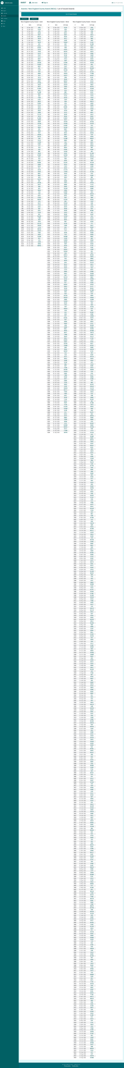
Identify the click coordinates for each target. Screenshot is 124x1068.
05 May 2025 (56, 360)
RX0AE (91, 469)
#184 (49, 365)
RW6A (65, 364)
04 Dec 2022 (82, 393)
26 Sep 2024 (56, 297)
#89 (22, 190)
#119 (22, 245)
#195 (49, 386)
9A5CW (39, 116)
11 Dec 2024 (56, 312)
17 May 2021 (30, 42)
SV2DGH (65, 301)
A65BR (91, 166)
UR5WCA (92, 439)
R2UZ (92, 521)
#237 (75, 464)
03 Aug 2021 (30, 53)
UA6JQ (39, 108)
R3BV (92, 493)
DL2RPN (92, 528)
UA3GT (91, 168)
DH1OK (91, 243)
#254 (75, 495)
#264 (75, 513)
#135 (49, 275)
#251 (75, 489)
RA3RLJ (92, 445)
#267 (75, 519)
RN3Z (65, 197)
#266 (75, 517)
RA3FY (39, 184)
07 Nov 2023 (82, 517)
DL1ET (91, 375)
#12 (22, 47)
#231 (75, 452)
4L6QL (91, 247)
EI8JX (91, 66)
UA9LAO (92, 386)
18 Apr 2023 (82, 451)
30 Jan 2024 (82, 534)
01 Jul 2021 (82, 86)
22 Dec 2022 (30, 121)
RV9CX (91, 611)
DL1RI (91, 245)
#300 (75, 580)
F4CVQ (91, 510)
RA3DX (65, 205)
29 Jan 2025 (30, 188)
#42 (22, 103)
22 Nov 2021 (82, 227)
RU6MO (91, 347)
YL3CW (39, 227)
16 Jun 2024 (56, 260)
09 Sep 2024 (56, 284)
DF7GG (39, 105)
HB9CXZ (39, 229)
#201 (49, 397)
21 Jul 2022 (82, 360)
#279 (75, 541)
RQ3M (39, 219)
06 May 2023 (56, 201)
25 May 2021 (30, 44)
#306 (75, 591)
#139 (49, 282)
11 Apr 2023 (56, 195)
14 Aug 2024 (30, 160)
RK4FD (39, 101)
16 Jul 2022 (82, 358)
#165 (49, 330)
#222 (75, 436)
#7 (22, 38)
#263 (75, 512)
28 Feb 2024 (82, 549)
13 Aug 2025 (30, 219)
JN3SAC (65, 97)
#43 (22, 105)
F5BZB (39, 97)
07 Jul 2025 (56, 371)
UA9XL (91, 563)
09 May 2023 (56, 203)
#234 (75, 458)
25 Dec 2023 (82, 526)
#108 (22, 225)
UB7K (39, 177)
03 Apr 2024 (30, 153)
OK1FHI (39, 136)
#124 (49, 255)
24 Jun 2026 (30, 242)
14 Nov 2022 (30, 116)
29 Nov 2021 (56, 116)
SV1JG (39, 77)
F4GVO (65, 391)
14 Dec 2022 (30, 119)
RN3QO (39, 131)
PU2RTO (92, 462)
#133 (49, 271)
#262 (75, 510)
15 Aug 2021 (30, 55)
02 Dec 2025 (56, 391)
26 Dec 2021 (82, 264)
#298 (75, 576)
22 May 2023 (82, 462)
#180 (49, 358)
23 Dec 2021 (56, 129)
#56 (22, 129)
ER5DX (39, 171)
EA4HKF (39, 155)
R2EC (65, 179)
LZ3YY (91, 340)
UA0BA (39, 164)
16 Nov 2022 (30, 118)
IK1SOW (39, 123)
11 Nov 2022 (30, 114)
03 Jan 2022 (82, 280)
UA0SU (91, 441)
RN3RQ (91, 473)
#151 (49, 304)
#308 (75, 595)
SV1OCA (92, 156)
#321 (75, 619)
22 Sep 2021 (82, 127)
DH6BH (39, 121)
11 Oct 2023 (30, 142)
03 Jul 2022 (82, 353)
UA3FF (65, 247)
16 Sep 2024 (30, 171)
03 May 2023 (30, 132)
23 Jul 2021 (82, 92)
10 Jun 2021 (82, 77)
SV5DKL (39, 103)
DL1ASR (65, 199)
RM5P (92, 382)
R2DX (92, 547)
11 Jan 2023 (82, 410)
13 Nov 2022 (56, 171)
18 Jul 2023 (82, 476)
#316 (75, 610)
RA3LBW (92, 539)
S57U (39, 240)
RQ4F (39, 208)
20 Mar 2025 (56, 343)
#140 (49, 284)
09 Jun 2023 (56, 206)
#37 (22, 94)
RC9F (92, 308)
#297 (75, 574)
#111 (22, 230)
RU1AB (65, 214)
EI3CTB (39, 114)
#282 (75, 547)
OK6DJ (39, 60)
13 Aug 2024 (56, 273)
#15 (22, 53)
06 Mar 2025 (30, 195)
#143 (49, 290)
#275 (75, 534)
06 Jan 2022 (82, 286)
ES (114, 2)
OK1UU (91, 58)
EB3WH (65, 360)
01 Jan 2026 (56, 397)
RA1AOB (39, 216)
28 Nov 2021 (82, 232)
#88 (22, 188)
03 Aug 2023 (56, 212)
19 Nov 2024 (56, 308)
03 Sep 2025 (56, 382)
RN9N (92, 197)
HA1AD (39, 84)
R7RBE (91, 314)
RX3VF (65, 218)
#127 (49, 260)
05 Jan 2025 (30, 184)
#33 (22, 86)
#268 (75, 521)
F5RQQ (65, 131)
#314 (75, 606)
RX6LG (65, 273)
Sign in (4, 10)
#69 (22, 153)
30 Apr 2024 (82, 563)
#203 (49, 401)
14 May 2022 (82, 338)
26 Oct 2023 (82, 512)
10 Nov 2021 (30, 68)
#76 (22, 166)
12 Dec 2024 (30, 177)
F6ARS (39, 232)
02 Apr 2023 (82, 439)
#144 (49, 291)
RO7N (92, 181)
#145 (49, 293)
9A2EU (39, 107)
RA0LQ (65, 286)
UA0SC (91, 142)
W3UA (39, 31)
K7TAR (91, 338)
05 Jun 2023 (82, 467)
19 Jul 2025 (56, 377)
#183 (49, 364)
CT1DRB (65, 430)
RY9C (39, 181)
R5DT (39, 129)
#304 (75, 587)
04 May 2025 (30, 210)
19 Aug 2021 (82, 105)
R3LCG (65, 428)
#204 (49, 402)
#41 (22, 101)
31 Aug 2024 (30, 164)
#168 (49, 336)
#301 (75, 582)
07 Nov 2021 (30, 66)
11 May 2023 (56, 205)
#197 (49, 390)
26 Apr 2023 (56, 197)
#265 (75, 515)
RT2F (65, 412)
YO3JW (91, 364)
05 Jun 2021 (56, 44)
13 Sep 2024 (30, 169)
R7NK (65, 77)
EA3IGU (92, 432)
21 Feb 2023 (30, 125)
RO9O (65, 158)
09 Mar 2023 (82, 436)
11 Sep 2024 (56, 286)
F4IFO (39, 205)
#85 (22, 182)
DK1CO (65, 264)
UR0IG (65, 338)
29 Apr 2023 (82, 454)
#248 (75, 484)
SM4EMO (39, 134)
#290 (75, 562)
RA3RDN (65, 425)
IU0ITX (92, 332)
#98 (22, 206)
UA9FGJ (65, 255)
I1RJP (39, 70)
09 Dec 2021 (56, 125)
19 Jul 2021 (30, 49)
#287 (75, 556)
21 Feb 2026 (56, 402)
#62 (22, 140)
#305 (75, 589)
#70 (22, 155)
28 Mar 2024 (82, 558)
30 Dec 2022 (56, 182)
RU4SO (39, 166)
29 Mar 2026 (56, 406)
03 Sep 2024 (30, 166)
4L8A (39, 147)
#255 (75, 497)
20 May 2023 (30, 138)
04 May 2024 (82, 569)
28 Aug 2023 (82, 491)
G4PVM (39, 242)
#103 (22, 216)
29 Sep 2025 (56, 386)
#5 (22, 34)
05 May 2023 (56, 199)
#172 (49, 343)
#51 (22, 119)
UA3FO (65, 415)
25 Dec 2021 (82, 262)
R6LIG (91, 565)
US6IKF (92, 186)
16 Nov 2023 (30, 145)
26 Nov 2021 (82, 230)
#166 (49, 332)
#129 (49, 264)
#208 (49, 410)
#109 (22, 227)
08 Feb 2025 (30, 190)
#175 (49, 349)
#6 (22, 36)
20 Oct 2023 (82, 506)
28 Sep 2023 (56, 225)
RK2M (65, 243)
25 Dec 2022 (82, 401)
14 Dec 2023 (82, 523)
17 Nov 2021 (30, 79)
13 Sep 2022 (82, 371)
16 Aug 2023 (56, 214)
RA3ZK (65, 397)
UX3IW (39, 169)
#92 (22, 195)
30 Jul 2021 (30, 51)
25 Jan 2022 (30, 95)
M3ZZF (65, 402)
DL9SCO (92, 262)
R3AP (92, 293)
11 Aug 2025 (56, 378)
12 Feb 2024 (82, 539)
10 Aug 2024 (56, 267)
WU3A (65, 262)
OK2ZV (39, 38)
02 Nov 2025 (30, 229)
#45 (22, 108)
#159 (49, 319)
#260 (75, 506)
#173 (49, 345)
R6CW (92, 192)
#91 (22, 193)
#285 (75, 552)
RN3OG (65, 219)
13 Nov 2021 (30, 73)
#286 (75, 554)
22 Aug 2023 (56, 216)
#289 (75, 560)
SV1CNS (65, 127)
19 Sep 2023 (30, 140)
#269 (75, 523)
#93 (22, 197)
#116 (22, 240)
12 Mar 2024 (30, 151)
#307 (75, 593)
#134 (49, 273)
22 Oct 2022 (56, 166)
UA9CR (65, 384)
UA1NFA (92, 495)
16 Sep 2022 (82, 373)
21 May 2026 (56, 415)
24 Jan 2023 (56, 184)
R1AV (39, 149)
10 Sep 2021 (30, 60)
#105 (22, 219)
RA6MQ (91, 377)
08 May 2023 (82, 458)
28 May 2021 (82, 70)
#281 (75, 545)
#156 (49, 314)
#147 (49, 297)
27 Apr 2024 (82, 562)
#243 (75, 475)
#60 (22, 136)
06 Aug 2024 (56, 264)
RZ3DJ (65, 414)
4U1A (39, 158)
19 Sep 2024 (56, 291)
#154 (49, 310)
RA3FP (91, 452)
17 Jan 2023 (82, 414)
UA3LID (65, 277)
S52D (39, 192)
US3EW (91, 158)
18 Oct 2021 (56, 75)
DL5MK (65, 410)
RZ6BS (65, 341)
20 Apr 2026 (30, 240)
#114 (22, 236)
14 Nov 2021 (56, 107)
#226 (75, 443)
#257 (75, 501)
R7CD (39, 132)
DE (118, 2)
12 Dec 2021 (82, 255)
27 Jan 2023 (82, 423)
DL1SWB (92, 153)
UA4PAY (65, 249)
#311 (75, 600)
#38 (22, 95)
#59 (22, 134)
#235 (75, 460)
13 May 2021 (56, 40)
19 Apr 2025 (30, 206)
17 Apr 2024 (82, 560)
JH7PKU (65, 216)
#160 (49, 321)
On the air (5, 18)
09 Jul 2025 (56, 373)
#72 (22, 158)
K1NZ (39, 138)
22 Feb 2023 (82, 432)
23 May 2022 (82, 340)
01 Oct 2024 (30, 173)
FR (120, 2)
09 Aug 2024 (56, 266)
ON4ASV (92, 415)
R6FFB (65, 260)
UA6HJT (92, 260)
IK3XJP (39, 230)
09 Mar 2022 (82, 317)
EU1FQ (65, 212)
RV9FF (91, 545)
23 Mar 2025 (30, 197)
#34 (22, 88)
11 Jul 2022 (56, 160)
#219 (49, 430)
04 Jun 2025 (56, 367)
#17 (22, 57)
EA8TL (39, 210)
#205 (49, 404)
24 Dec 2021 (56, 131)
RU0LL (39, 173)
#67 (22, 149)
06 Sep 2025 (30, 221)
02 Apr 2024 (56, 251)
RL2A (92, 501)
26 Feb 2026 (56, 404)
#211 (49, 415)
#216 (49, 425)
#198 (49, 391)
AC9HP (65, 386)
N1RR (39, 27)
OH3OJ (39, 81)
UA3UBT (92, 552)
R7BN (65, 325)
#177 (49, 353)
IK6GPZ (65, 73)
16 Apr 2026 (56, 412)
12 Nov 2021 (30, 71)
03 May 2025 (30, 208)
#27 (22, 75)
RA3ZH (39, 79)
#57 (22, 131)
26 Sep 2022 (30, 107)
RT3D (65, 423)
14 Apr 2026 (56, 410)
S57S (39, 145)
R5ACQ (91, 526)
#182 (49, 362)
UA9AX (39, 234)
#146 (49, 295)
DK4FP (39, 66)
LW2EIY (39, 179)
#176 (49, 351)
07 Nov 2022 (30, 112)
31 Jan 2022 (82, 306)
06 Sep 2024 (56, 280)
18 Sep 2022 (82, 375)
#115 (22, 238)
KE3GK (65, 55)
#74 (22, 162)
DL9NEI (65, 118)
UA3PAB (65, 155)
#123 (49, 253)
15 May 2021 (56, 42)
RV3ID (91, 81)
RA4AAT (65, 284)
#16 (22, 55)
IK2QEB (92, 273)
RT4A (92, 373)
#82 (22, 177)
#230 (75, 451)
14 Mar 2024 (56, 245)
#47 (22, 112)
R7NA (65, 47)
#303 (75, 586)
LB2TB (91, 206)
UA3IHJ (92, 384)
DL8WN (91, 378)
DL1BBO (39, 118)
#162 (49, 325)
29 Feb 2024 (56, 238)
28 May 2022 (56, 155)
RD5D (92, 484)
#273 (75, 530)
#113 (22, 234)
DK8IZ (65, 358)
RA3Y (39, 238)
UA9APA (92, 132)
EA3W (65, 310)
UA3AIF (92, 75)
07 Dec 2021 (82, 247)
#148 (49, 299)
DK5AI (39, 86)
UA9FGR (65, 297)
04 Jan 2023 (82, 406)
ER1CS (91, 301)
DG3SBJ (92, 399)
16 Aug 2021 (82, 103)
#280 (75, 543)
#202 (49, 399)
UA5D (39, 156)
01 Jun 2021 (82, 75)
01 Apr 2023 (30, 127)
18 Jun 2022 (82, 349)
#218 (49, 428)
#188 (49, 373)
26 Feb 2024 (82, 545)
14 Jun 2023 (82, 471)
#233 (75, 456)
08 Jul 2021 (56, 53)
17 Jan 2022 (30, 94)
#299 (75, 578)
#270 (75, 525)
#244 (75, 476)
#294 (75, 569)
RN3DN (65, 208)
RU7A (92, 253)
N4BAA (39, 73)
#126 (49, 258)
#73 (22, 160)
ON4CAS (39, 36)
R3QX (92, 428)
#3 (22, 31)
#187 (49, 371)
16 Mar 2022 (30, 101)
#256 (75, 499)
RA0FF (65, 129)
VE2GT (65, 256)
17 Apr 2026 (30, 238)
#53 (22, 123)
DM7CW (91, 129)
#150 (49, 303)
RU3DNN (65, 236)
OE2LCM (39, 223)
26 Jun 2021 (30, 46)
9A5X (39, 95)
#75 (22, 164)
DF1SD (39, 140)
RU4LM (65, 336)
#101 (22, 212)
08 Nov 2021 (56, 94)
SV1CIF (92, 336)
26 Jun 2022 (82, 351)
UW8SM (91, 582)
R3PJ (92, 362)
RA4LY (91, 225)
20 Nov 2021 (82, 225)
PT (116, 2)
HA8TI (65, 378)
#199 (49, 393)
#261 (75, 508)
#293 (75, 567)
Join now (5, 13)
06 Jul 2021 (30, 47)
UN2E (92, 401)
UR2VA (91, 617)
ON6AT (39, 175)
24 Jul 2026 (30, 245)
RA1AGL (92, 288)
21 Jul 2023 (56, 208)
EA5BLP (92, 284)
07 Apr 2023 (82, 445)
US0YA (91, 195)
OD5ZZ (39, 110)
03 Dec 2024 (56, 310)
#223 (75, 438)
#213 (49, 419)
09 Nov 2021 (82, 193)
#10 (22, 44)
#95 (22, 201)
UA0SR (65, 86)
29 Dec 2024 (30, 181)
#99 (22, 208)
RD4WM (91, 188)
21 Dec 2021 (82, 260)
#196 (49, 388)
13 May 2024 (30, 156)
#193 (49, 382)
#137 (49, 279)
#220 (49, 432)
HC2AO (39, 29)
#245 (75, 478)
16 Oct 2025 (30, 223)
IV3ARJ (39, 197)
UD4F (39, 68)
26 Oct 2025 (30, 227)
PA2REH (39, 64)
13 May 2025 (30, 212)
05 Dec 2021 (56, 121)
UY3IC (65, 229)
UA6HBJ (65, 340)
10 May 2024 (56, 255)
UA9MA (39, 112)
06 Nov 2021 (56, 86)
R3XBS (91, 456)
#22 (22, 66)
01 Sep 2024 (56, 277)
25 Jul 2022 (82, 362)
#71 (22, 156)
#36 (22, 92)
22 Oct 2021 (56, 77)
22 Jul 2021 (56, 55)
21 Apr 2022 (82, 330)
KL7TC (91, 286)
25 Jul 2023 (82, 478)
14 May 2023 (30, 136)
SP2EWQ (39, 82)
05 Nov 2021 (56, 79)
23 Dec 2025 (56, 395)
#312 (75, 602)
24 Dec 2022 (82, 399)
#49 (22, 116)
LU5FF (91, 580)
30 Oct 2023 (82, 513)
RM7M (92, 449)
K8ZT (39, 214)
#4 (22, 33)
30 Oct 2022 (82, 386)
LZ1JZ (39, 125)
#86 (22, 184)
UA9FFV (92, 562)
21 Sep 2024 (56, 293)
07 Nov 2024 (56, 306)
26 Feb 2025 (30, 193)
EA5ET (39, 206)
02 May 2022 (56, 153)
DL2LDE (65, 162)
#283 (75, 549)
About (4, 26)
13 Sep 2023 (56, 221)
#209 (49, 412)
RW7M (65, 60)
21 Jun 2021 (56, 47)
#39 (22, 97)
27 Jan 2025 (56, 323)
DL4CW (39, 49)
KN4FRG (39, 245)
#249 (75, 486)
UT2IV (91, 556)
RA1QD (39, 153)
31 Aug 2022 (82, 369)
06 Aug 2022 (82, 365)
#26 (22, 73)
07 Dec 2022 (56, 179)
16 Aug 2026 (56, 430)
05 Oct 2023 (82, 504)
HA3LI (39, 40)
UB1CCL (65, 390)
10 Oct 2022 (82, 380)
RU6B (39, 186)
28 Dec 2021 (82, 271)
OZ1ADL (39, 47)
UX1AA (91, 615)
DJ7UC (39, 99)
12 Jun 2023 (82, 469)
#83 (22, 179)
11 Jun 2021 (56, 46)
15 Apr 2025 (30, 205)
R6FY (39, 188)
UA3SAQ (39, 62)
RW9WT (65, 280)
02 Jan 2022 (82, 279)
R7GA (92, 454)
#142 (49, 288)
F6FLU (39, 57)
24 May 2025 (56, 364)
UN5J (92, 151)
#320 (75, 617)
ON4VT (39, 34)
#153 (49, 308)
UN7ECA (92, 155)
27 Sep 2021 (30, 64)
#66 (22, 147)
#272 (75, 528)
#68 (22, 151)
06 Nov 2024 (56, 303)
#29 (22, 79)
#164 (49, 328)
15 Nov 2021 (82, 214)
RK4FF (39, 58)
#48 (22, 114)
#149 (49, 301)
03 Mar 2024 (56, 242)
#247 (75, 482)
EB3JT (39, 203)
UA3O (92, 512)
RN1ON (65, 79)
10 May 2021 (30, 27)
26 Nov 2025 (30, 230)
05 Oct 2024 (56, 299)
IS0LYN (65, 371)
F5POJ (65, 304)
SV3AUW (39, 236)
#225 (75, 441)
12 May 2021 (82, 53)
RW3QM (91, 232)
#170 (49, 340)
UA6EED (65, 308)
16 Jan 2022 (30, 92)
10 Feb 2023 (30, 123)
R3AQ (92, 499)
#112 (22, 232)
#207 (49, 408)
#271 (75, 526)
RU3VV (65, 279)
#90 (22, 192)
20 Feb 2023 (82, 428)
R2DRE (65, 373)
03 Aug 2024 (56, 262)
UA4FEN (92, 349)
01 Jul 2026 (56, 423)
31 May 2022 (82, 343)
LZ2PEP (92, 532)
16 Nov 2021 (30, 75)
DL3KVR (92, 595)
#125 (49, 256)
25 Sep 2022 (82, 377)
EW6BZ (91, 550)
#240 (75, 469)
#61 (22, 138)
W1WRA (65, 380)
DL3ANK (39, 92)
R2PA (92, 319)
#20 (22, 62)
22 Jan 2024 (82, 532)
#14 (22, 51)
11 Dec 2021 (82, 253)
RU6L (65, 221)
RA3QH (91, 175)
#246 (75, 480)
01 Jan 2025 (56, 321)
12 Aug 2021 (82, 101)
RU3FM (39, 42)
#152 (49, 306)
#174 (49, 347)
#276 (75, 536)
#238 (75, 465)
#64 (22, 144)
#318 (75, 613)
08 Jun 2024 (30, 158)
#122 (49, 251)
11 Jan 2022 (82, 288)
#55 (22, 127)
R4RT (92, 475)
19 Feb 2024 (30, 149)
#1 (22, 27)
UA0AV (91, 280)
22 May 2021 (82, 64)
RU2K (92, 140)
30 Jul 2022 (56, 162)
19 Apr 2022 (30, 103)
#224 (75, 439)
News (4, 21)
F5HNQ (65, 334)
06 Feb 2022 (30, 97)
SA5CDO (65, 121)
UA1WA (91, 476)
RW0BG (65, 417)
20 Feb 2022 (82, 316)
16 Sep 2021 (56, 71)
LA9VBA (92, 316)
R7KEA (91, 360)
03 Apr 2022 (82, 325)
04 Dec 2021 (30, 81)
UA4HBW (92, 584)
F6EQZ (39, 51)
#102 (22, 214)
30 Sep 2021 (56, 73)
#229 (75, 449)
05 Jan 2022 (56, 136)
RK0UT (91, 236)
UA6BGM (92, 369)
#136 (49, 277)
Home (4, 8)
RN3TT (65, 332)
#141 (49, 286)
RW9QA (65, 184)
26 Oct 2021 (82, 132)
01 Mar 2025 (56, 338)
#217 (49, 427)
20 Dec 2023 (82, 525)
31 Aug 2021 (56, 60)
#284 (75, 550)
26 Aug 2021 (82, 108)
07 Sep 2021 (56, 62)
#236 (75, 462)
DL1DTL (92, 589)
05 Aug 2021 (82, 99)
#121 (49, 249)
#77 (22, 168)
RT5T (92, 478)
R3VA (39, 193)
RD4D (92, 408)
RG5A (39, 75)
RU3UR (65, 232)
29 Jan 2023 (56, 186)
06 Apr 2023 (30, 131)
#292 (75, 565)
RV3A (92, 267)
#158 (49, 317)
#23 (22, 68)
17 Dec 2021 (82, 258)
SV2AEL (39, 46)
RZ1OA (39, 33)
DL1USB (65, 406)
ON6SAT (65, 81)
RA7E (92, 208)
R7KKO (39, 144)
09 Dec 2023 (82, 521)
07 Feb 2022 (82, 310)
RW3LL (91, 343)
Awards (4, 15)
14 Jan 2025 (30, 186)
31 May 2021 (82, 73)
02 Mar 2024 (56, 240)
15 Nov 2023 (30, 144)
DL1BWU (92, 402)
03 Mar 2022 (30, 99)
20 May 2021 (82, 62)
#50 (22, 118)
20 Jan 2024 (82, 530)
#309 (75, 597)
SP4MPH (65, 240)
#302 (75, 584)
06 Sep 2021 (30, 58)
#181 (49, 360)
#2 (22, 29)
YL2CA (65, 95)
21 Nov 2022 (56, 177)
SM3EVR (92, 597)
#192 (49, 380)
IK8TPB (65, 432)
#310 (75, 599)
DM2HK (91, 240)
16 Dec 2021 (30, 84)
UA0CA (91, 34)
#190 (49, 377)
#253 (75, 493)
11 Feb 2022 (82, 312)
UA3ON (91, 541)
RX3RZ (91, 558)
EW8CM (91, 451)
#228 (75, 447)
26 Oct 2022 (82, 384)
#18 (22, 58)
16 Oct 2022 (82, 382)
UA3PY (91, 560)
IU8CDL (92, 406)
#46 (22, 110)
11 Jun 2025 (30, 216)
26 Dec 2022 (82, 402)
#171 (49, 341)
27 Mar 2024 (56, 249)
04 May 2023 (30, 134)
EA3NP (65, 40)
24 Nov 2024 (30, 175)
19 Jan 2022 (82, 297)
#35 (22, 90)
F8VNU (65, 225)
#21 (22, 64)
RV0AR (65, 136)
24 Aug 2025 (56, 380)
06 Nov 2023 (82, 515)
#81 (22, 175)
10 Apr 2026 (30, 236)
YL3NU (65, 404)
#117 (22, 242)
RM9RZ (91, 258)
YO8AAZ (92, 297)
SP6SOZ (65, 203)
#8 (22, 40)
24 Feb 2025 (30, 192)
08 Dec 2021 (30, 82)
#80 (22, 173)
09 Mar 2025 (56, 341)
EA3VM (65, 238)
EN (112, 2)
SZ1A (39, 201)
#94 (22, 199)
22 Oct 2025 (56, 390)
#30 (22, 81)
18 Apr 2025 (56, 358)
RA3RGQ (65, 251)
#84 (22, 181)
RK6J (92, 513)
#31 (22, 82)
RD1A (92, 229)
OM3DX (39, 127)
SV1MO (91, 249)
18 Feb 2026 (30, 234)
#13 (22, 49)
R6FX (65, 227)
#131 (49, 267)
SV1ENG (65, 151)
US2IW (65, 110)
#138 (49, 280)
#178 (49, 354)
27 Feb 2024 (82, 547)
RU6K (92, 471)
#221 (75, 434)
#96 (22, 203)
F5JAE (65, 399)
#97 (22, 205)
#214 (49, 421)
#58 (22, 132)
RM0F (39, 151)
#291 (75, 563)
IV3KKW (65, 345)
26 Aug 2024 (30, 162)
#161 (49, 323)
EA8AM (65, 193)
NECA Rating (24, 18)
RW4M (92, 525)
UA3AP (65, 153)
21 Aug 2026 (56, 432)
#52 (22, 121)
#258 (75, 502)
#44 (22, 107)
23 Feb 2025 (56, 334)
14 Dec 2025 (30, 232)
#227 (75, 445)
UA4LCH (92, 608)
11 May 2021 (30, 33)
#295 (75, 571)
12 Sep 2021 (82, 123)
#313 (75, 604)
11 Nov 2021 (30, 70)
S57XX (65, 382)
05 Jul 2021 (56, 51)
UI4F (65, 312)
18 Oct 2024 (56, 301)
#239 (75, 467)
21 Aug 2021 (30, 57)
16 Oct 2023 (56, 227)
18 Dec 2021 (56, 127)
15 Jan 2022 (30, 90)
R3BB (92, 515)
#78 (22, 169)
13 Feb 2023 (56, 190)
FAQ (4, 23)
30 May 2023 (82, 465)
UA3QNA (92, 436)
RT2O (92, 421)
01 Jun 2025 (30, 214)
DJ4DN (91, 99)
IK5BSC (92, 227)
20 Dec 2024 (30, 179)
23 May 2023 (82, 464)
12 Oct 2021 (82, 129)
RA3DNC (39, 162)
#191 (49, 378)
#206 (49, 406)
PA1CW (91, 266)
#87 (22, 186)
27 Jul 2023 (56, 210)
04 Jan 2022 (30, 88)
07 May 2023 (82, 456)
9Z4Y (39, 44)
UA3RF (65, 160)
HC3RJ (91, 351)
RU (122, 2)
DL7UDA (92, 517)
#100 (22, 210)
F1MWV (39, 218)
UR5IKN (92, 68)
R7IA (92, 393)
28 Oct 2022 (30, 110)
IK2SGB (92, 62)
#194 (49, 384)
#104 (22, 218)
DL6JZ (39, 53)
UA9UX (65, 321)
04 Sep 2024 (56, 279)
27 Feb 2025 (56, 336)
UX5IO (65, 164)
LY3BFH (92, 458)
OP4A (39, 71)
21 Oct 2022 (30, 108)
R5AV (65, 293)
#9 (22, 42)
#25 (22, 71)
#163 (49, 327)
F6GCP (39, 55)
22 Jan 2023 (82, 417)
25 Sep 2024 (56, 295)
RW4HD (91, 417)
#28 (22, 77)
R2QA (65, 253)
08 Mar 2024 (56, 243)
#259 (75, 504)
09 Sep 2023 (56, 219)
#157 (49, 316)
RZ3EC (65, 33)
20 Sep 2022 (30, 105)
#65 (22, 145)
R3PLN (91, 569)
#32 (22, 84)
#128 (49, 262)
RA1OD (91, 567)
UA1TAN (92, 162)
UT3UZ (39, 212)
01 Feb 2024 (30, 147)
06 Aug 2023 (82, 484)
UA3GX (65, 266)
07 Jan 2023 (82, 408)
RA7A (39, 90)
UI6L (92, 489)
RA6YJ (91, 264)
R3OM (92, 464)
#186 (49, 369)
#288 (75, 558)
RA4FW (91, 358)
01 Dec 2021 (56, 118)
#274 (75, 532)
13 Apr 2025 (30, 199)
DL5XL (91, 77)
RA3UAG (92, 118)
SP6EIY (65, 94)
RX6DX (65, 186)
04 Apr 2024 (56, 253)
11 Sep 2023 (82, 495)
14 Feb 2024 (82, 541)
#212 (49, 417)
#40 (22, 99)
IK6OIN (39, 225)
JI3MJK (39, 142)
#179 (49, 356)
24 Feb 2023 (56, 192)
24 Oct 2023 (56, 229)
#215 (49, 423)
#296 (75, 573)
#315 (75, 608)
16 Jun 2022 (82, 347)
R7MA (65, 31)
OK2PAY (39, 199)
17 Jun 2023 (82, 473)
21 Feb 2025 (56, 332)
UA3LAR (65, 295)
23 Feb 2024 (56, 236)
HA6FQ (91, 256)
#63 (22, 142)
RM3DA (39, 190)
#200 (49, 395)
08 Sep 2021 (82, 118)
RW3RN (39, 119)
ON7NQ (39, 243)
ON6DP (39, 94)
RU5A (65, 291)
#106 (22, 221)
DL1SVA (92, 465)
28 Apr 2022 (82, 332)
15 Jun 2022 (56, 158)
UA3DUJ (92, 255)
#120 (49, 247)
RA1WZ (65, 377)
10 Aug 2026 (56, 428)
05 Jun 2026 (56, 417)
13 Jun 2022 (82, 345)
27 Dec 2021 (30, 86)
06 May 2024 (82, 571)
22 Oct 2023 (82, 510)
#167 (49, 334)
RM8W (92, 460)
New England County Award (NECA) (42, 9)
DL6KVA (92, 591)
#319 (75, 615)
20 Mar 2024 (56, 247)
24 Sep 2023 (82, 501)
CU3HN (65, 367)
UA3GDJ (92, 423)
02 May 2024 (30, 155)
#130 (49, 266)
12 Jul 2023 (82, 475)
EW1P (39, 160)
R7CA (65, 71)
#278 (75, 539)
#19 (22, 60)
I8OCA (39, 221)
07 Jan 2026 (56, 399)
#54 (22, 125)
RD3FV (91, 506)
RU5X (92, 480)
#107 (22, 223)
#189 (49, 375)
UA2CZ (65, 64)
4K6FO (65, 177)
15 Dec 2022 (82, 395)
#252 (75, 491)
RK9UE (91, 438)
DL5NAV (39, 88)
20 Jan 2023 (82, 415)
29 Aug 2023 (56, 218)
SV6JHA (39, 182)
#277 (75, 537)
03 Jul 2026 (56, 425)
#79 (22, 171)
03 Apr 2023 (30, 129)
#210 (49, 414)
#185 (49, 367)
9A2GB (91, 108)
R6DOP (91, 543)
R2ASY (91, 443)
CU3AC (91, 586)
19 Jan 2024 (82, 528)
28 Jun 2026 (30, 243)
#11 (22, 46)
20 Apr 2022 (56, 151)
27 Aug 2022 (56, 164)
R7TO (92, 380)
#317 (75, 611)
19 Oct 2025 (30, 225)
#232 (75, 454)
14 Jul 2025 (30, 218)
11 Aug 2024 (56, 271)
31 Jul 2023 (82, 480)
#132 (49, 269)
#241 (75, 471)
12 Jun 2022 (56, 156)
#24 (22, 70)
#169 (49, 338)
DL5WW (91, 593)
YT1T (92, 223)
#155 (49, 312)
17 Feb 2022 (82, 314)
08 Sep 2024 (30, 168)
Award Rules (34, 18)
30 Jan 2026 (56, 401)
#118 (22, 243)
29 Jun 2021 (82, 84)
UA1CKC (92, 345)
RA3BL (65, 401)
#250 (75, 488)
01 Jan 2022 (56, 134)
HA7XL (39, 195)
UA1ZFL (92, 412)
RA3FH (65, 206)
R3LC (39, 168)
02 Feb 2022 (82, 308)
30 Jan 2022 (82, 304)
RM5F (92, 147)
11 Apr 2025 (56, 345)
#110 (22, 229)
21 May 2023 (82, 460)
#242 (75, 473)
